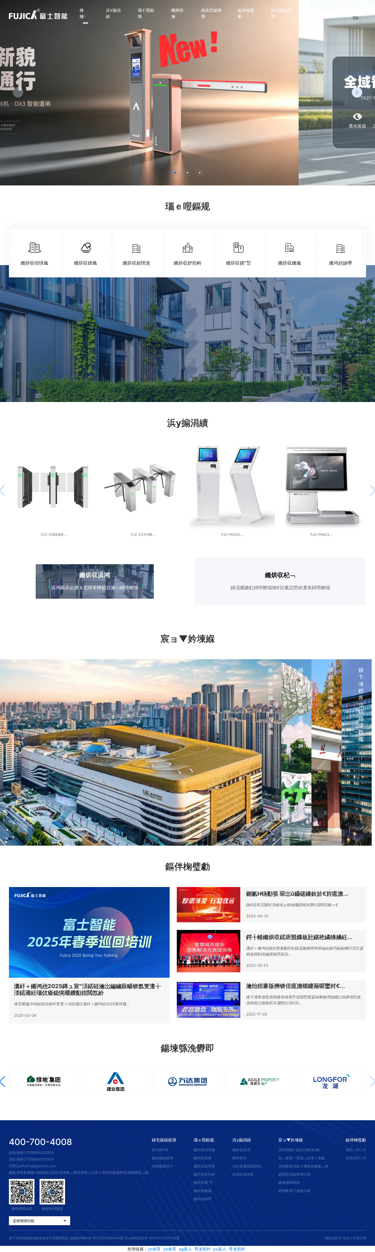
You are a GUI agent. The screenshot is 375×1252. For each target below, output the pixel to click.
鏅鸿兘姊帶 (202, 1199)
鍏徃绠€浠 (160, 1150)
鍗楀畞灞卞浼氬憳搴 (294, 1190)
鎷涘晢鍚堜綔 (211, 13)
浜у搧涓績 (113, 13)
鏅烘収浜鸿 (241, 1150)
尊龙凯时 (202, 1248)
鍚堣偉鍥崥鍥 (289, 1182)
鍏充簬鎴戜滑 (281, 13)
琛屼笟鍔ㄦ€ (356, 1158)
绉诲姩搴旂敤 (243, 1174)
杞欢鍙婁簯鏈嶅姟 (246, 1166)
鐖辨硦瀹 (177, 13)
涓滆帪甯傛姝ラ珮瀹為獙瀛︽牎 (303, 1166)
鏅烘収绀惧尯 (204, 1150)
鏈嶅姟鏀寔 (316, 13)
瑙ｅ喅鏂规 (146, 13)
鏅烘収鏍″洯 (203, 1182)
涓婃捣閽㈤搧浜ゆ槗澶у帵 (299, 1150)
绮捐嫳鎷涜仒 (162, 1166)
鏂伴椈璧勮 (246, 13)
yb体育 (154, 1248)
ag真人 (185, 1248)
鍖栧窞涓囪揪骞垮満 (294, 1174)
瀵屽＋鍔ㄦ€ (356, 1150)
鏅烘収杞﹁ (241, 1158)
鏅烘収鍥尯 (202, 1158)
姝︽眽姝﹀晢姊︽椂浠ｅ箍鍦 (301, 1158)
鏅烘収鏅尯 (202, 1190)
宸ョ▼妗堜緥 (290, 1139)
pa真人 (219, 1248)
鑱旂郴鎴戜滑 (162, 1158)
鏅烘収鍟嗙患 (204, 1166)
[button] (357, 92)
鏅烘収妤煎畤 (204, 1174)
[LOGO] (38, 13)
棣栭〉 (84, 13)
